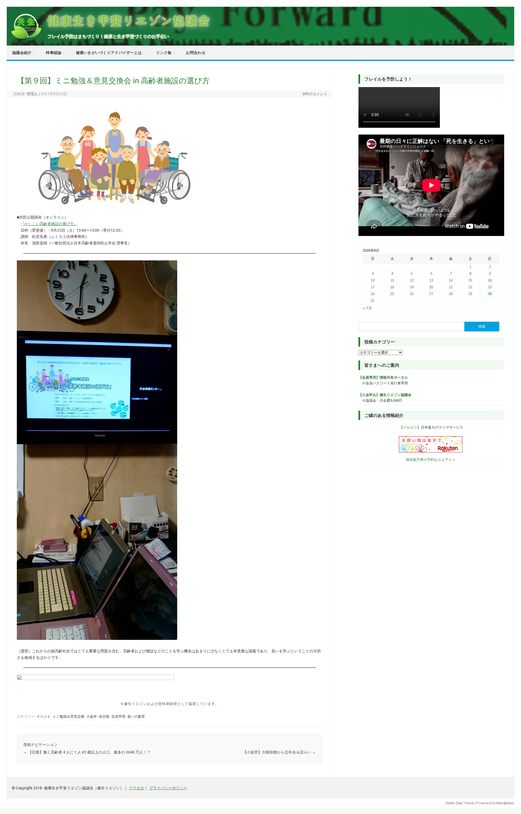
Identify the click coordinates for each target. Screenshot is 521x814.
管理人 (32, 94)
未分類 (104, 716)
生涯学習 (118, 716)
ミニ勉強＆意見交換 (68, 716)
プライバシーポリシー (168, 788)
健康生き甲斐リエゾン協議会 (129, 20)
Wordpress (505, 803)
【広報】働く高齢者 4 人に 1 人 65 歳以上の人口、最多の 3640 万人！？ (87, 752)
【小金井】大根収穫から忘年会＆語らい (279, 752)
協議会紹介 (21, 52)
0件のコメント (315, 94)
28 (451, 294)
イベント (44, 716)
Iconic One (454, 803)
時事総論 (53, 52)
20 (431, 287)
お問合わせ (195, 52)
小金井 (91, 716)
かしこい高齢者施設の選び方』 (49, 224)
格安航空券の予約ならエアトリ (430, 459)
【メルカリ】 (410, 427)
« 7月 (367, 308)
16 (490, 280)
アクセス (136, 788)
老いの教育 (136, 716)
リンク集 (163, 52)
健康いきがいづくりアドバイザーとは (109, 52)
